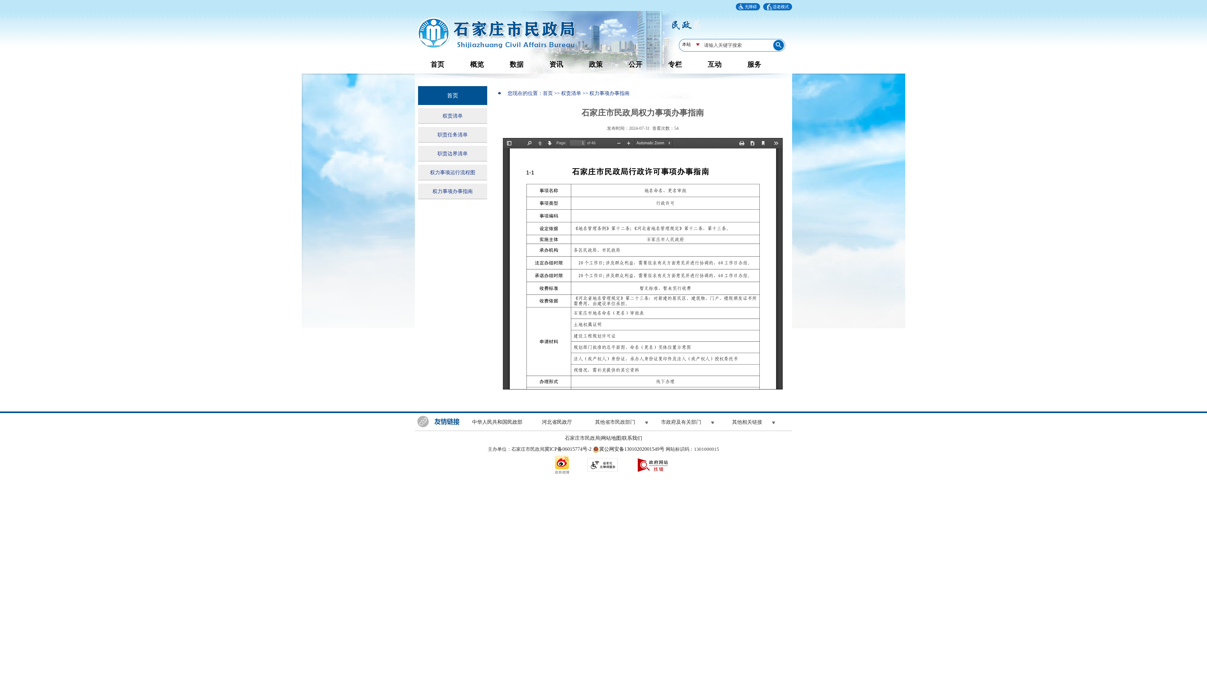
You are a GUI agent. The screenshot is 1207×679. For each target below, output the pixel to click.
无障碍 (751, 6)
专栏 (675, 64)
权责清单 (453, 116)
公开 (635, 64)
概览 (477, 64)
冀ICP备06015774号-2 (568, 449)
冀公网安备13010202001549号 (632, 449)
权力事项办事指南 (453, 191)
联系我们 (632, 438)
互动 (715, 64)
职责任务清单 (453, 134)
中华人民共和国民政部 (497, 422)
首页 (437, 64)
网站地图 (611, 438)
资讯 (556, 64)
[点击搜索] (779, 44)
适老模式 (781, 6)
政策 (596, 64)
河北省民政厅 (557, 422)
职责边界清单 (453, 153)
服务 (754, 64)
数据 (517, 64)
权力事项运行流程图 (452, 172)
